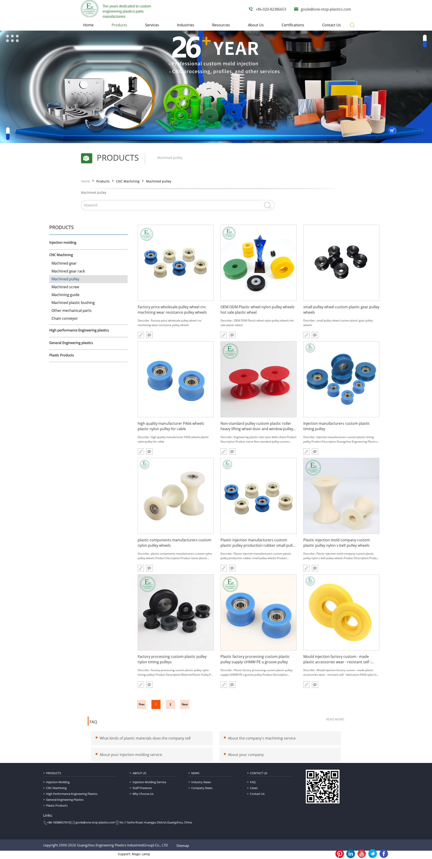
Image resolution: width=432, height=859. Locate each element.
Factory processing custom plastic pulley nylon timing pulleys (172, 659)
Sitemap (182, 845)
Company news (201, 788)
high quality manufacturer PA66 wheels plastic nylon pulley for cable (171, 426)
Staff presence (142, 788)
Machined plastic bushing (73, 302)
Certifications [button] (293, 24)
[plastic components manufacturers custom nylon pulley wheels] (176, 496)
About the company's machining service (262, 738)
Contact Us (258, 773)
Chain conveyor (65, 318)
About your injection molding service (131, 754)
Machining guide (65, 294)
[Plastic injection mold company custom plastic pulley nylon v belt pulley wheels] (341, 496)
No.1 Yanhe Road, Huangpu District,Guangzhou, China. (155, 822)
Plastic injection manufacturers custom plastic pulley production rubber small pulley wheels (258, 542)
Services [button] (152, 24)
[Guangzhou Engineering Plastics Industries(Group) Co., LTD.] (89, 8)
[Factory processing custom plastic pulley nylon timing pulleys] (176, 612)
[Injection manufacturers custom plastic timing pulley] (341, 379)
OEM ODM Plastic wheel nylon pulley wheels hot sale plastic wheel (257, 309)
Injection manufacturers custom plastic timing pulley (336, 426)
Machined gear (64, 263)
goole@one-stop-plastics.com (326, 9)
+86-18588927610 (58, 822)
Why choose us (143, 794)
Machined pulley (158, 181)
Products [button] (119, 24)
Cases (254, 788)
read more (335, 719)
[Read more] (141, 335)
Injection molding (62, 243)
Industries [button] (185, 24)
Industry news (201, 782)
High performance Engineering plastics (79, 330)
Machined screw (65, 286)
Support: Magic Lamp (134, 854)
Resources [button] (221, 24)
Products (103, 181)
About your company (246, 754)
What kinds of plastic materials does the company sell (145, 738)
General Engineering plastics (71, 343)
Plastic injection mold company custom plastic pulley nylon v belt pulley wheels (336, 542)
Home (85, 181)
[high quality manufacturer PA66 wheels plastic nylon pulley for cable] (176, 379)
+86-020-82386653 (271, 9)
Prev (141, 704)
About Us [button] (256, 24)
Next (185, 704)
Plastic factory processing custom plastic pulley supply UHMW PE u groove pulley (255, 659)
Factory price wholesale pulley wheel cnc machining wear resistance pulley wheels (172, 309)
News (195, 773)
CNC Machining (128, 181)
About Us (139, 773)
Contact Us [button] (331, 24)
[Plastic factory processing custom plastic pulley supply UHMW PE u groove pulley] (258, 612)
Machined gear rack (68, 271)
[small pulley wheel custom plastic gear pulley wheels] (341, 263)
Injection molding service (149, 782)
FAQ (93, 722)
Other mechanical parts (72, 310)
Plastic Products (61, 355)
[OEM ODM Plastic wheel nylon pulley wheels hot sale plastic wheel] (258, 263)
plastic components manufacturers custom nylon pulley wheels (174, 542)
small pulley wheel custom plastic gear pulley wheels (341, 309)
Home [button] (88, 24)
